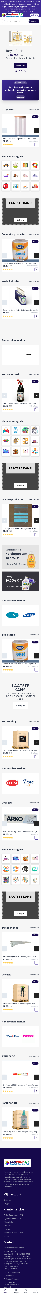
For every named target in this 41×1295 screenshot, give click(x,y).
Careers (20, 97)
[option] (20, 48)
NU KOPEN (20, 66)
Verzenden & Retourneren (13, 1232)
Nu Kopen (20, 220)
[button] (28, 21)
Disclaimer (7, 1236)
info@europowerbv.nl (16, 1247)
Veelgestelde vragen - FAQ (13, 1215)
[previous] (4, 130)
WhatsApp (10, 1275)
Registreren (8, 1200)
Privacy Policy (9, 1222)
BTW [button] (34, 15)
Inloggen (7, 1203)
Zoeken (34, 21)
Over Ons (7, 1225)
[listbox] (20, 48)
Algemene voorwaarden (12, 1218)
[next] (36, 130)
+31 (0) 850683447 (14, 1272)
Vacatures (7, 1229)
